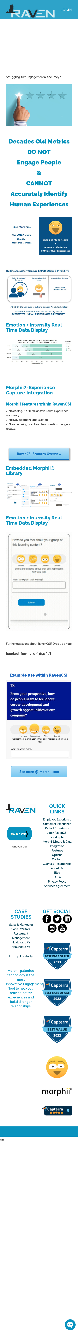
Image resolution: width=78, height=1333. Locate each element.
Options (57, 855)
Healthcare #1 (21, 942)
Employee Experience (57, 819)
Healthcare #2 (21, 946)
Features (57, 850)
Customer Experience (57, 824)
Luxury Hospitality (21, 956)
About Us (57, 868)
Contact (57, 859)
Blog (57, 872)
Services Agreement (57, 886)
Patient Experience (57, 828)
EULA (57, 877)
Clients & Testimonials (57, 863)
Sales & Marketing (21, 924)
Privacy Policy (57, 881)
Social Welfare (20, 929)
